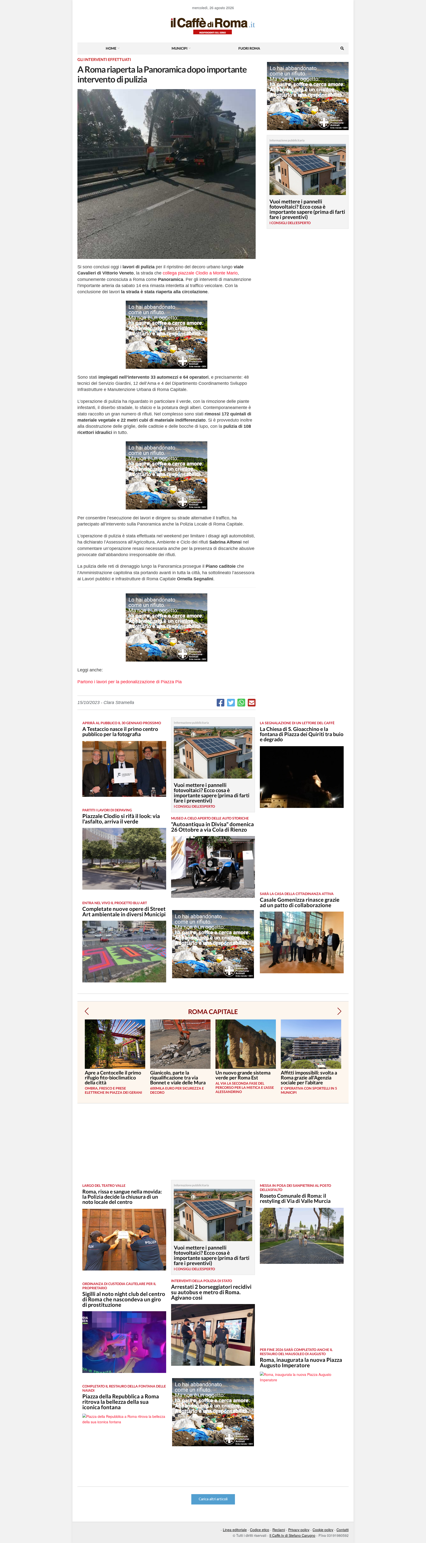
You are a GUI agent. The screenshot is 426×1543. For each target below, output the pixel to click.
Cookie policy (323, 1529)
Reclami (278, 1529)
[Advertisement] (302, 853)
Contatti (343, 1529)
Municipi (179, 48)
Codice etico (259, 1529)
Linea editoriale (235, 1529)
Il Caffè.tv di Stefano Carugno (292, 1535)
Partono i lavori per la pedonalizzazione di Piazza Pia (129, 681)
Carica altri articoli (213, 1499)
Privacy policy (298, 1529)
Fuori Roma (249, 48)
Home (111, 48)
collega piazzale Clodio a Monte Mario (200, 273)
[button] (87, 1011)
